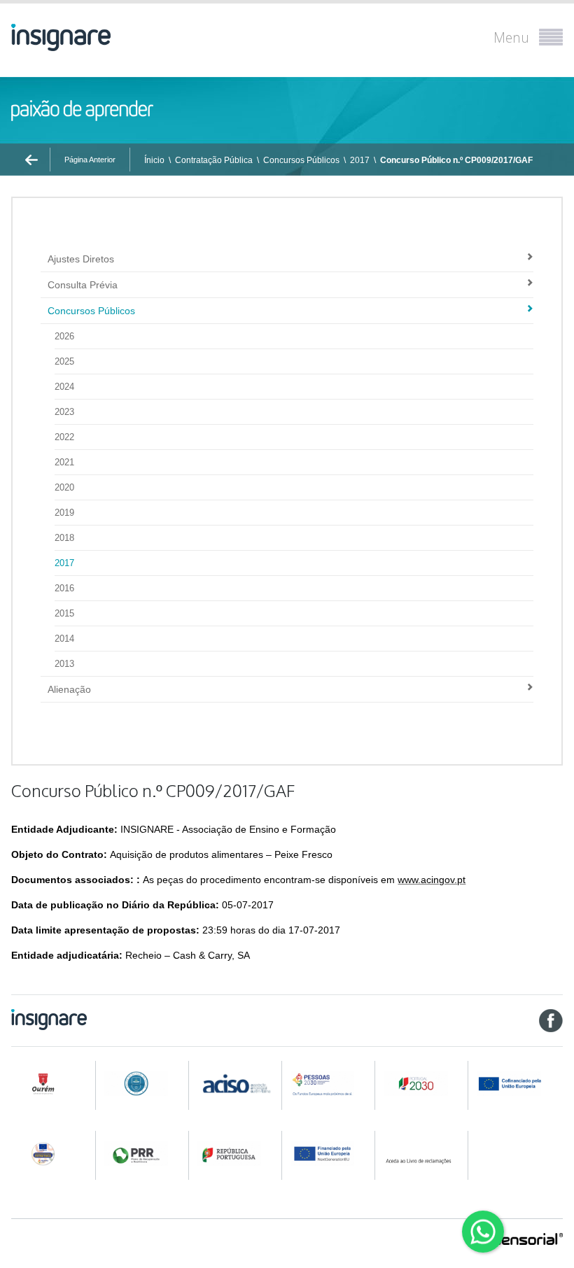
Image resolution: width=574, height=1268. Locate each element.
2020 (64, 487)
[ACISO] (236, 1082)
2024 (64, 386)
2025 (64, 361)
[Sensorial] (528, 1240)
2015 (64, 613)
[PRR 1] (143, 1153)
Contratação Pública (214, 160)
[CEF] (143, 1083)
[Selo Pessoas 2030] (50, 1153)
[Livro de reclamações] (423, 1153)
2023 (64, 412)
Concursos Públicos (301, 160)
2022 (64, 437)
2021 (64, 462)
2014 (64, 638)
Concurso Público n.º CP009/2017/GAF (456, 160)
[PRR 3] (329, 1153)
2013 (64, 663)
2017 (360, 160)
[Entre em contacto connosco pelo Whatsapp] (483, 1232)
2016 (64, 588)
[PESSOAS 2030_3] (519, 1083)
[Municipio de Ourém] (50, 1083)
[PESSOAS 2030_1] (329, 1083)
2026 (64, 336)
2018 (64, 538)
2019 (64, 512)
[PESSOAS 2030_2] (423, 1083)
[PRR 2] (236, 1153)
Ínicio (154, 160)
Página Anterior (89, 159)
